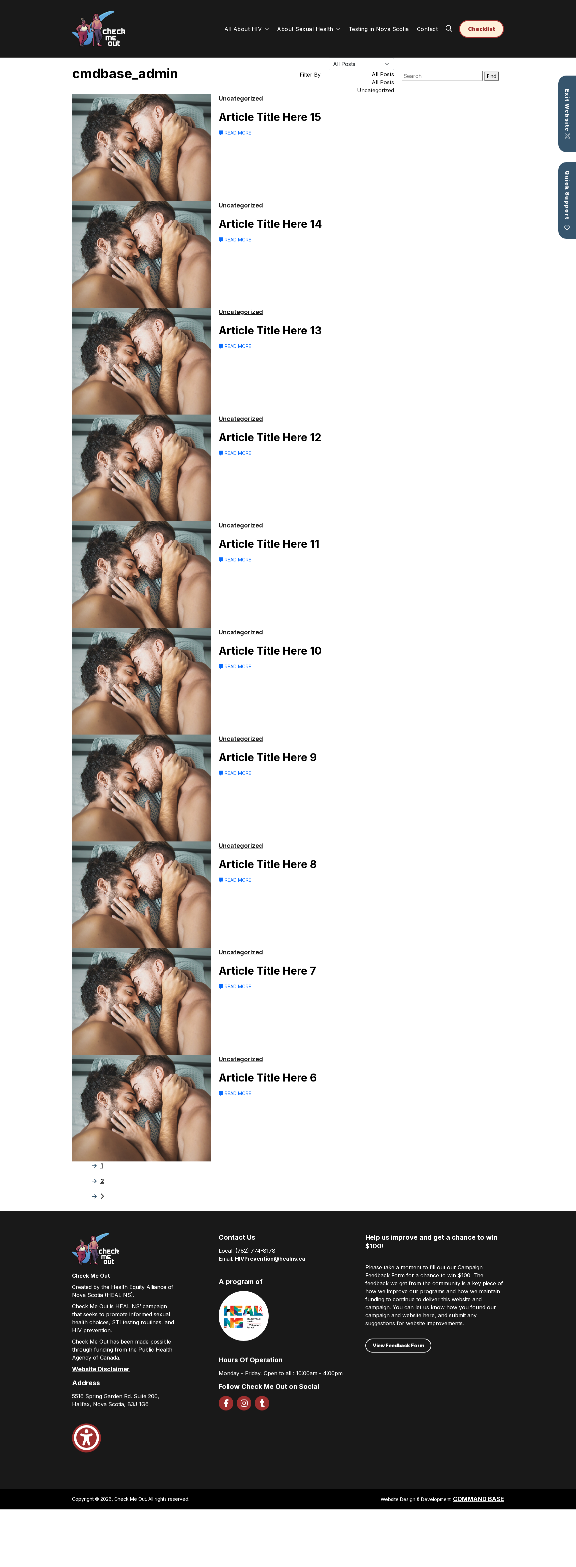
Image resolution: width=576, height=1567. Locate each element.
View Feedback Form (398, 1345)
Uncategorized (241, 98)
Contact (427, 29)
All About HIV (243, 29)
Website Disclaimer (101, 1369)
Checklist (481, 29)
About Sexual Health (305, 29)
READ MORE (237, 133)
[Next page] (102, 1196)
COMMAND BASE (478, 1498)
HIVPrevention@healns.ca (270, 1258)
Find (491, 76)
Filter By (310, 74)
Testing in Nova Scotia (379, 29)
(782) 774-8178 (255, 1250)
